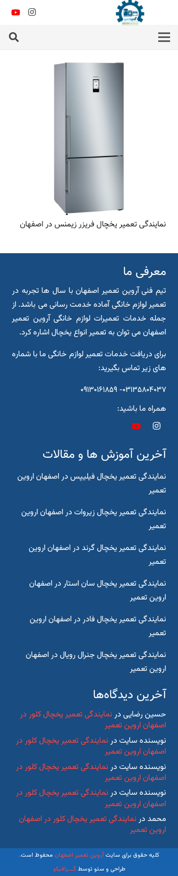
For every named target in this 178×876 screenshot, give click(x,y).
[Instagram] (32, 12)
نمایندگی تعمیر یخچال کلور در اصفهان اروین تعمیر (93, 720)
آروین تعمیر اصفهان (79, 855)
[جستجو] (14, 37)
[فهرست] (164, 37)
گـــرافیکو (64, 869)
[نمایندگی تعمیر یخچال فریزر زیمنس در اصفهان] (89, 68)
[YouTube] (16, 12)
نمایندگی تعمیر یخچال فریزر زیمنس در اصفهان (93, 225)
